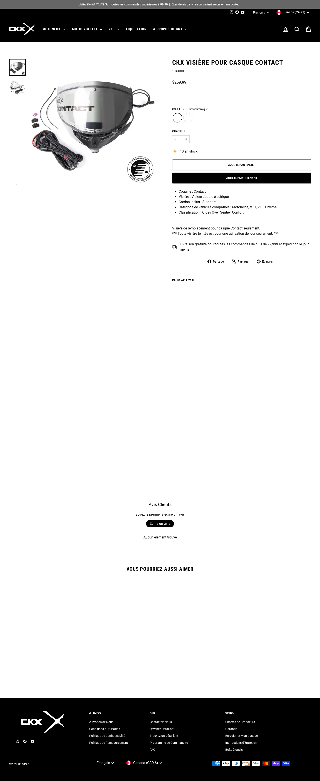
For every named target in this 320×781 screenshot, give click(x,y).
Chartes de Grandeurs (240, 722)
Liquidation (136, 29)
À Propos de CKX (168, 29)
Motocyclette (85, 29)
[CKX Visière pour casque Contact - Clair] (181, 445)
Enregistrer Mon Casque (241, 735)
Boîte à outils (234, 749)
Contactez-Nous (161, 722)
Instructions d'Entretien (241, 742)
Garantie (231, 729)
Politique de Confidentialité (107, 735)
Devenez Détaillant (162, 729)
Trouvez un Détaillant (164, 735)
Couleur (190, 109)
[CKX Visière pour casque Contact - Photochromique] (175, 445)
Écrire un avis (160, 523)
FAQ (152, 749)
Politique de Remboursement (108, 742)
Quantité (178, 131)
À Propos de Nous (101, 722)
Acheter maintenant (241, 178)
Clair (188, 117)
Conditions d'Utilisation (104, 729)
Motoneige (52, 29)
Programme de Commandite (169, 742)
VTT (112, 29)
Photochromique (177, 117)
